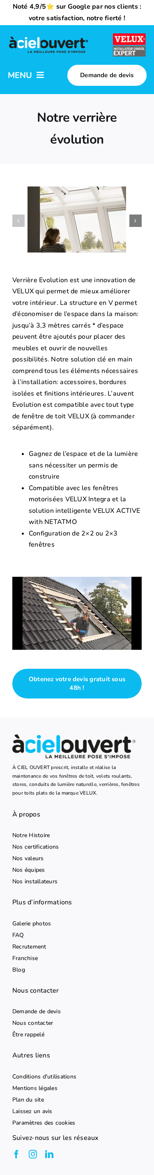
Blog (18, 970)
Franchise (25, 958)
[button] (18, 221)
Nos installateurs (34, 882)
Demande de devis (36, 1012)
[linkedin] (49, 1154)
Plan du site (28, 1100)
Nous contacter (32, 1023)
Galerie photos (31, 924)
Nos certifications (35, 847)
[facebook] (16, 1154)
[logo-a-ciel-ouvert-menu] (48, 37)
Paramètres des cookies (43, 1123)
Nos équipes (28, 870)
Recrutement (29, 947)
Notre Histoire (31, 835)
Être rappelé (28, 1035)
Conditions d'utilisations (44, 1077)
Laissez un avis (32, 1111)
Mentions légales (34, 1088)
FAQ (18, 935)
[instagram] (33, 1154)
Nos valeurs (28, 858)
